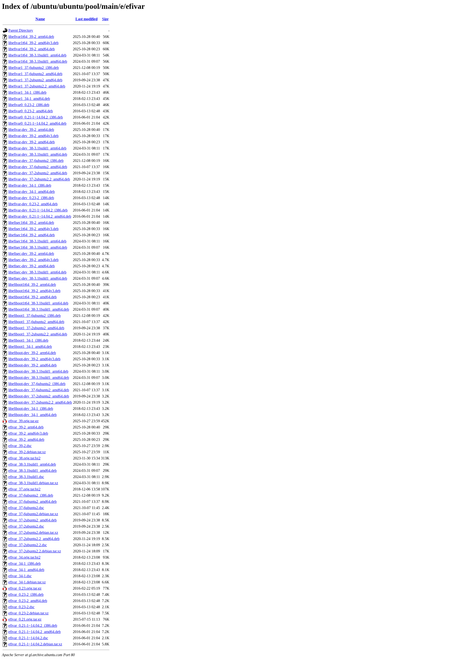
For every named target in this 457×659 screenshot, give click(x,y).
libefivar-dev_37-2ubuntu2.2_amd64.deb (39, 179)
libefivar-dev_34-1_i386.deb (29, 185)
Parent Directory (20, 30)
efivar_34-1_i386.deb (24, 563)
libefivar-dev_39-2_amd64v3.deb (33, 136)
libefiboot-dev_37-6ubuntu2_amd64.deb (38, 390)
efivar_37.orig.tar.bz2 (24, 489)
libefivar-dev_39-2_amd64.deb (31, 142)
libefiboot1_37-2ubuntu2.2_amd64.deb (37, 334)
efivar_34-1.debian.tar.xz (27, 582)
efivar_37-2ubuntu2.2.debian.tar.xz (34, 551)
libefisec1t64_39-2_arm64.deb (31, 223)
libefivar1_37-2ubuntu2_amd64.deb (35, 80)
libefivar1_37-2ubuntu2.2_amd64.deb (36, 86)
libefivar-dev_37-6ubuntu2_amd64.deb (37, 167)
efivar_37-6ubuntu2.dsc (26, 508)
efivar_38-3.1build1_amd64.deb (32, 471)
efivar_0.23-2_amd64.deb (27, 601)
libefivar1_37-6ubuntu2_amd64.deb (35, 74)
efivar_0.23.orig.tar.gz (24, 588)
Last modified (86, 19)
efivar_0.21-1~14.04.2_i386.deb (32, 625)
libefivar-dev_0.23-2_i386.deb (31, 198)
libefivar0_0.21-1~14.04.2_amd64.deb (37, 123)
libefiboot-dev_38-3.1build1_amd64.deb (38, 378)
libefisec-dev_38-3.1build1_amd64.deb (37, 278)
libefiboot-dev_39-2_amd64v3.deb (34, 359)
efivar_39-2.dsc (20, 446)
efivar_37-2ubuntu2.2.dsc (27, 545)
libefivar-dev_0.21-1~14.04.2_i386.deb (38, 210)
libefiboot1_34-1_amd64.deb (30, 347)
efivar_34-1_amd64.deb (26, 570)
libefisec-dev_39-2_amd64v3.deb (33, 260)
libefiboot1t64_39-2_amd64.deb (32, 297)
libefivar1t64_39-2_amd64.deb (31, 49)
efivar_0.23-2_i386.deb (26, 594)
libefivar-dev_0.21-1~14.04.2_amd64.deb (39, 216)
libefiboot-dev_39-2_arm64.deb (32, 353)
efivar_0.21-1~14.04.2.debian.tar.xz (35, 644)
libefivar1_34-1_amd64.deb (29, 99)
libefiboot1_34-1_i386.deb (28, 340)
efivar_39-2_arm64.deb (26, 427)
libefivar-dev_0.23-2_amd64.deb (33, 204)
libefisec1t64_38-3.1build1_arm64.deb (37, 241)
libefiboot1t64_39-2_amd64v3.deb (34, 291)
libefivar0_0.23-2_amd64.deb (30, 111)
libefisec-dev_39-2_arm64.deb (31, 254)
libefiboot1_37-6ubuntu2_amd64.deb (36, 322)
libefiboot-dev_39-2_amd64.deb (32, 365)
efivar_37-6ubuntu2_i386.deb (30, 495)
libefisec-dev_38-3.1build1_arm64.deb (37, 272)
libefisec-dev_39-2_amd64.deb (31, 266)
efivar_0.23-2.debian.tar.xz (28, 613)
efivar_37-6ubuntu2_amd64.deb (32, 501)
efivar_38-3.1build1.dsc (26, 477)
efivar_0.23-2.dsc (21, 607)
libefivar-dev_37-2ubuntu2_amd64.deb (37, 173)
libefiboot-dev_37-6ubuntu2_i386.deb (36, 384)
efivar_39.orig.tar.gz (23, 421)
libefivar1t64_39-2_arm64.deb (31, 37)
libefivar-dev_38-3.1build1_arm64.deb (37, 148)
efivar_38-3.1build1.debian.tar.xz (33, 483)
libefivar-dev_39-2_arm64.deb (31, 130)
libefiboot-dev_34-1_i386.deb (30, 409)
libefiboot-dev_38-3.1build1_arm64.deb (38, 371)
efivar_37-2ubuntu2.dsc (26, 526)
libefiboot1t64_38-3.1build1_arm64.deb (38, 303)
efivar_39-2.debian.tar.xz (27, 452)
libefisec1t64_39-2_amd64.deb (31, 235)
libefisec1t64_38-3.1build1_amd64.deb (37, 247)
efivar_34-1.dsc (20, 576)
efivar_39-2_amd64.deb (26, 440)
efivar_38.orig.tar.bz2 (24, 458)
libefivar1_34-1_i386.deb (27, 92)
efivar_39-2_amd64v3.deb (28, 433)
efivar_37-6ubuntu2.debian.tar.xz (33, 514)
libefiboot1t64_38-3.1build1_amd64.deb (38, 309)
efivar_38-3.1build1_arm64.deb (32, 464)
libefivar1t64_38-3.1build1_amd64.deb (37, 61)
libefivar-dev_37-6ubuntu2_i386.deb (36, 161)
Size (105, 19)
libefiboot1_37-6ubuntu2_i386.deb (34, 316)
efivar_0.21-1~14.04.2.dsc (28, 638)
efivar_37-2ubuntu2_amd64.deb (32, 520)
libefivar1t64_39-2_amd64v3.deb (33, 43)
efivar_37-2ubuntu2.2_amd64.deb (34, 539)
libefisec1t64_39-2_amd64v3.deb (33, 229)
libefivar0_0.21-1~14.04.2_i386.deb (35, 117)
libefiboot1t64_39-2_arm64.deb (32, 285)
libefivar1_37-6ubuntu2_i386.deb (33, 68)
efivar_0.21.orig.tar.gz (24, 619)
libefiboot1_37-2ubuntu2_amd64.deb (36, 328)
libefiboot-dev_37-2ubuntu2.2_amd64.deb (40, 402)
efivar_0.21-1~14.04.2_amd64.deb (34, 632)
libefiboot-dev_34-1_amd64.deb (32, 415)
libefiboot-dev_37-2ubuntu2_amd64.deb (38, 396)
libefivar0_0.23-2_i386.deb (28, 105)
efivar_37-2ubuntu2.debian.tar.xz (33, 532)
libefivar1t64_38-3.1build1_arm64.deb (37, 55)
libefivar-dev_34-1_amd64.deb (31, 192)
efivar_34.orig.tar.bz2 (24, 557)
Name (40, 19)
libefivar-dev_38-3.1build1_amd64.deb (37, 154)
